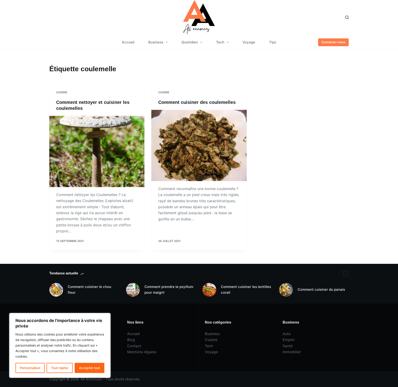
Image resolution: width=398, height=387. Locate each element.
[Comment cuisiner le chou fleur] (56, 290)
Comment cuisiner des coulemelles (197, 102)
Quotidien (189, 42)
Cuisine (61, 92)
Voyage (249, 42)
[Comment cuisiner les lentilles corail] (209, 290)
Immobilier (292, 352)
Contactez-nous (333, 42)
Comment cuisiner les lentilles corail (246, 290)
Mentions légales (141, 352)
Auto (287, 333)
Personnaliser (30, 368)
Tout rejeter (59, 368)
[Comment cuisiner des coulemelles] (198, 145)
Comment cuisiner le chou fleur (89, 290)
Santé (288, 346)
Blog (131, 339)
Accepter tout (89, 368)
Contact (134, 346)
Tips (272, 42)
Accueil (128, 42)
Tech (220, 42)
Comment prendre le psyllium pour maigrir (168, 290)
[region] (60, 345)
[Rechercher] (347, 17)
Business (155, 42)
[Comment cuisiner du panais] (286, 290)
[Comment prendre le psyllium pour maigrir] (133, 290)
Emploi (289, 339)
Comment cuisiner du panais (321, 289)
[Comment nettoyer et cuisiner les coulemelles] (96, 151)
